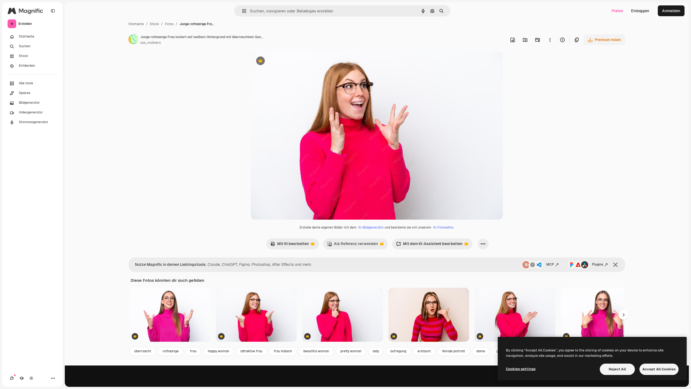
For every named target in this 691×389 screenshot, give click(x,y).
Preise (617, 10)
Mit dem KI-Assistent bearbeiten (429, 245)
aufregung (398, 351)
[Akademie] (21, 378)
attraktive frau (251, 351)
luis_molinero (150, 43)
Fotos (169, 24)
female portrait (453, 351)
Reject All (617, 369)
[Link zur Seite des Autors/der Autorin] (133, 40)
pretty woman (350, 351)
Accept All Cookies (659, 369)
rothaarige (170, 351)
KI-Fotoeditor (443, 227)
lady (376, 351)
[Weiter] (623, 315)
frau (193, 351)
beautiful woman (316, 351)
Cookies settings (521, 369)
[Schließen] (615, 264)
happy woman (218, 351)
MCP (550, 264)
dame (480, 351)
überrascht (142, 351)
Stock (154, 24)
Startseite (136, 24)
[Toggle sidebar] (53, 10)
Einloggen (640, 10)
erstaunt (424, 351)
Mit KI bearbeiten (289, 245)
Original (285, 61)
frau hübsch (283, 351)
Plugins (597, 264)
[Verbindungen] (12, 378)
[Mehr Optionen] (549, 39)
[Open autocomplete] (242, 11)
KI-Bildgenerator (371, 227)
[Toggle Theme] (31, 378)
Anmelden (671, 10)
